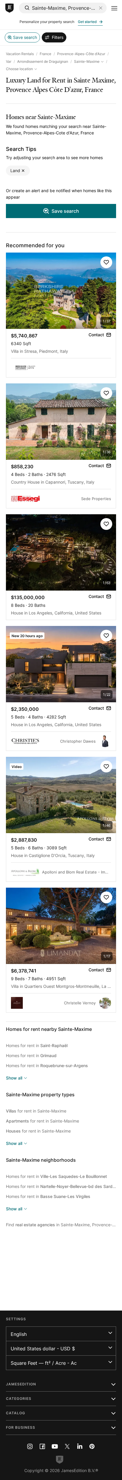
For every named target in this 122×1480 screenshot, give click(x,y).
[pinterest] (92, 1446)
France (45, 54)
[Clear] (101, 8)
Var (8, 61)
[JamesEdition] (9, 8)
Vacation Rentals (20, 54)
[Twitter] (67, 1446)
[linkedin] (79, 1446)
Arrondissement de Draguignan (42, 61)
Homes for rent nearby (49, 1029)
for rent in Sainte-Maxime (36, 1110)
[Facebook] (42, 1446)
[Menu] (114, 8)
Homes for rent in (37, 1045)
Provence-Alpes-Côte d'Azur (81, 54)
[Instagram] (29, 1446)
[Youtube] (54, 1446)
